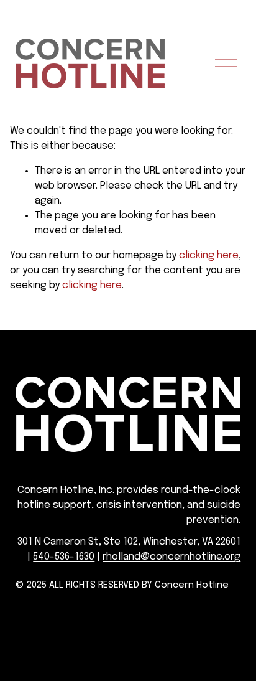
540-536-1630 (63, 557)
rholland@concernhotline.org (171, 557)
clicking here (209, 255)
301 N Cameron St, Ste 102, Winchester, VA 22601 (128, 542)
